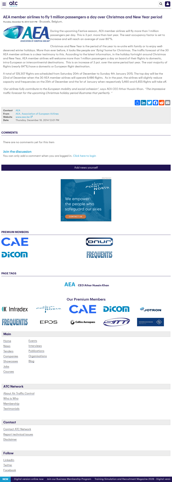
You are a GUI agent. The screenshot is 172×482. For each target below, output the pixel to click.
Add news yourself (86, 167)
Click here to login (84, 156)
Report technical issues (18, 434)
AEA (18, 110)
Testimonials (11, 408)
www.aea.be (23, 117)
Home (7, 341)
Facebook (9, 470)
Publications (36, 351)
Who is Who (10, 398)
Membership (11, 403)
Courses (8, 371)
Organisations (38, 356)
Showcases (10, 361)
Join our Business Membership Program (64, 479)
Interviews (35, 346)
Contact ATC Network (17, 429)
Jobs (6, 366)
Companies (10, 356)
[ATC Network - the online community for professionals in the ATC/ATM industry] (13, 3)
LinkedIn (8, 460)
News (6, 346)
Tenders (8, 351)
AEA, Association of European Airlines (37, 114)
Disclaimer (10, 439)
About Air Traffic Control (18, 393)
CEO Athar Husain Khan (93, 285)
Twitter (7, 465)
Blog (31, 361)
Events (33, 341)
